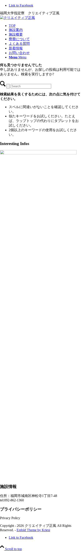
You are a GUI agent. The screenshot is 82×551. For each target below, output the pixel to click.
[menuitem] (45, 26)
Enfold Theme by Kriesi (33, 530)
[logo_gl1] (17, 18)
